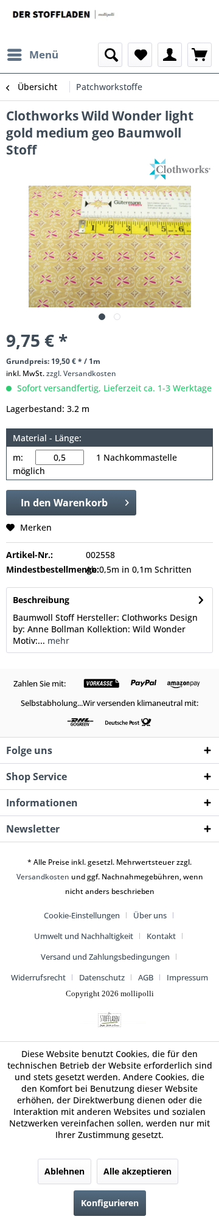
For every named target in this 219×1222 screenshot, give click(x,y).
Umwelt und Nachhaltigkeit (83, 935)
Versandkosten (42, 876)
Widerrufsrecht (38, 977)
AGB (145, 977)
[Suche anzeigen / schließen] (110, 55)
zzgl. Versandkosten (81, 373)
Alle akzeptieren (137, 1171)
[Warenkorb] (199, 55)
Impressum (187, 977)
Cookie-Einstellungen (82, 915)
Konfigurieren (110, 1203)
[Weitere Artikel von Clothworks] (180, 169)
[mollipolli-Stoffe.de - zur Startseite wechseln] (64, 21)
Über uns (150, 915)
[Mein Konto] (170, 55)
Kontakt (161, 935)
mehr (57, 640)
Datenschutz (102, 977)
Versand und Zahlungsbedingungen (105, 956)
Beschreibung (41, 600)
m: (18, 457)
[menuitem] (32, 55)
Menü (43, 54)
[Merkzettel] (140, 55)
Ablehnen (64, 1171)
